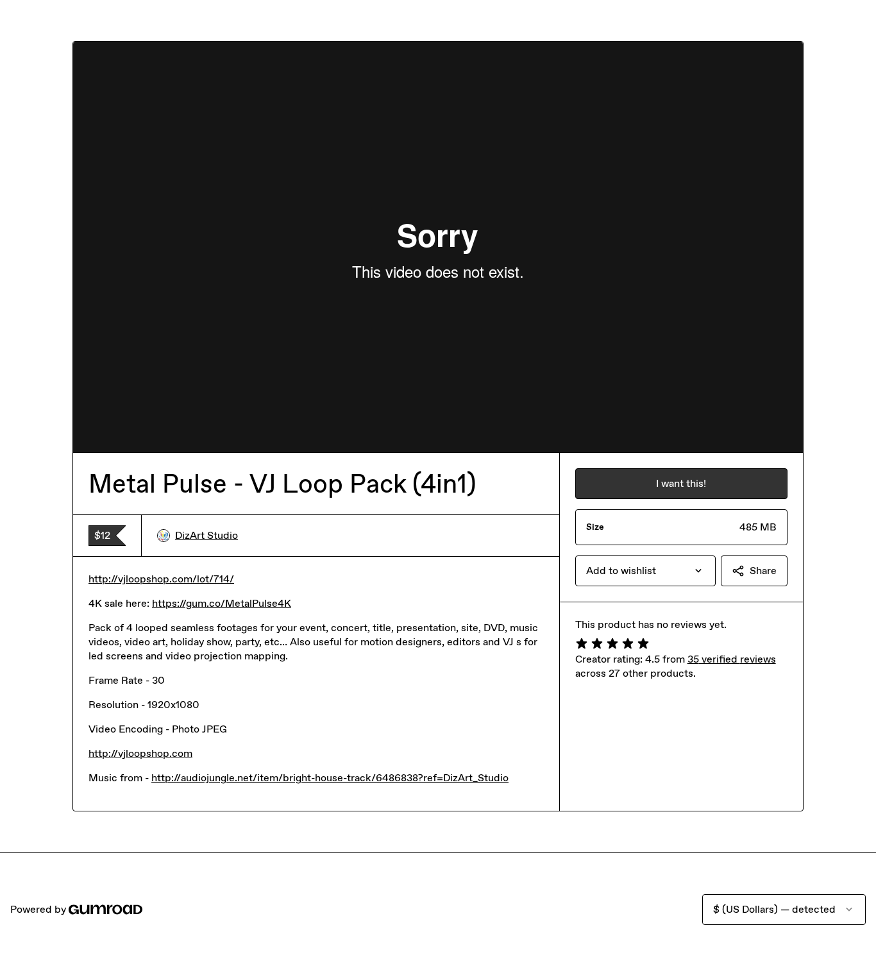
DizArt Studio (206, 535)
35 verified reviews (731, 659)
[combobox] (645, 570)
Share (763, 570)
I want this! (681, 483)
